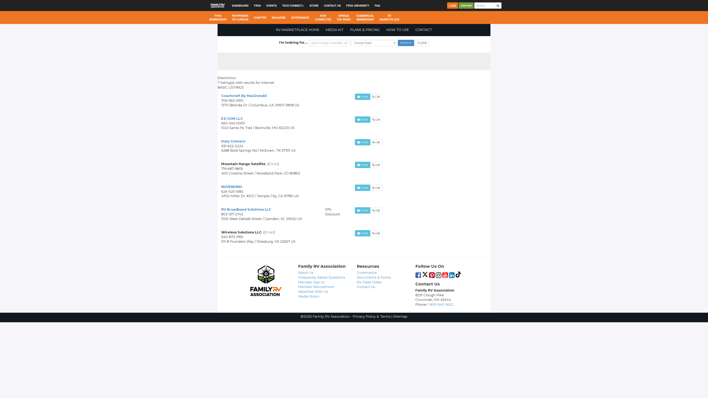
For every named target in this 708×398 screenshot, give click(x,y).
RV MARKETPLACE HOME (297, 30)
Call (377, 96)
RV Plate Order (369, 282)
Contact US (332, 5)
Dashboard (240, 5)
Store (314, 5)
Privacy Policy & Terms (372, 317)
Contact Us (366, 287)
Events (271, 5)
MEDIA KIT (335, 30)
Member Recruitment (316, 287)
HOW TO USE (397, 30)
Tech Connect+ (293, 5)
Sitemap (400, 317)
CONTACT (423, 30)
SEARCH (406, 43)
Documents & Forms (374, 277)
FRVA (257, 5)
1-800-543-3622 (440, 305)
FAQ (377, 5)
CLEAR (422, 43)
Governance (367, 273)
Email (364, 96)
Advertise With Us (313, 292)
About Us (305, 273)
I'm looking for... (293, 43)
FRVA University (357, 5)
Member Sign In (311, 282)
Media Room (308, 296)
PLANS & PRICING (365, 30)
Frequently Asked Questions (321, 277)
